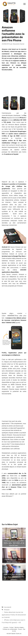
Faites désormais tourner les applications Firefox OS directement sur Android (14, 614)
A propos (6, 627)
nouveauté (7, 607)
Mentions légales (19, 627)
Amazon (6, 610)
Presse (20, 629)
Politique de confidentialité (10, 629)
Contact (11, 627)
